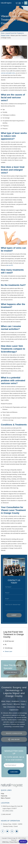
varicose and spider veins (8, 73)
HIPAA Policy (5, 842)
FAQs (2, 793)
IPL (6, 644)
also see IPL (9, 265)
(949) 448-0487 (17, 3)
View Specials (12, 672)
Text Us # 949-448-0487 (20, 3)
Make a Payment (5, 798)
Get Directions (7, 810)
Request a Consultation (14, 733)
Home (2, 33)
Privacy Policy (13, 842)
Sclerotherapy (8, 648)
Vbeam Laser (8, 651)
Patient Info (4, 796)
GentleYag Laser (9, 641)
